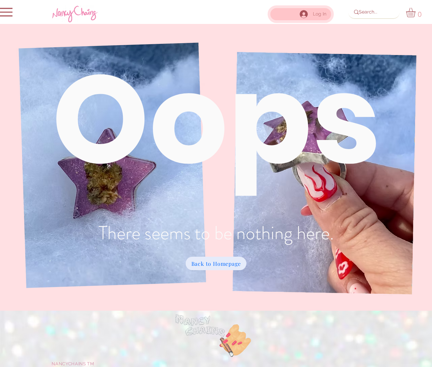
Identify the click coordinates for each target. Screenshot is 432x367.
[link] (416, 12)
